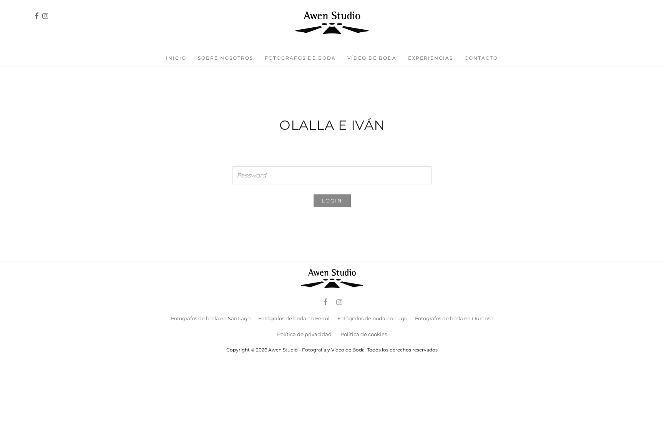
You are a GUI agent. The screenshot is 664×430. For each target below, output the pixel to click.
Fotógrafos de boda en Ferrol (294, 318)
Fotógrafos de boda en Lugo (372, 318)
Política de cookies (363, 334)
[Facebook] (325, 302)
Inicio (176, 58)
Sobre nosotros (225, 58)
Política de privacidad (304, 334)
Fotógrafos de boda (300, 58)
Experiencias (430, 58)
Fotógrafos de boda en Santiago (211, 318)
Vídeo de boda (372, 58)
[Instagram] (45, 16)
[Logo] (332, 23)
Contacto (481, 58)
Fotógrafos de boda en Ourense (454, 318)
